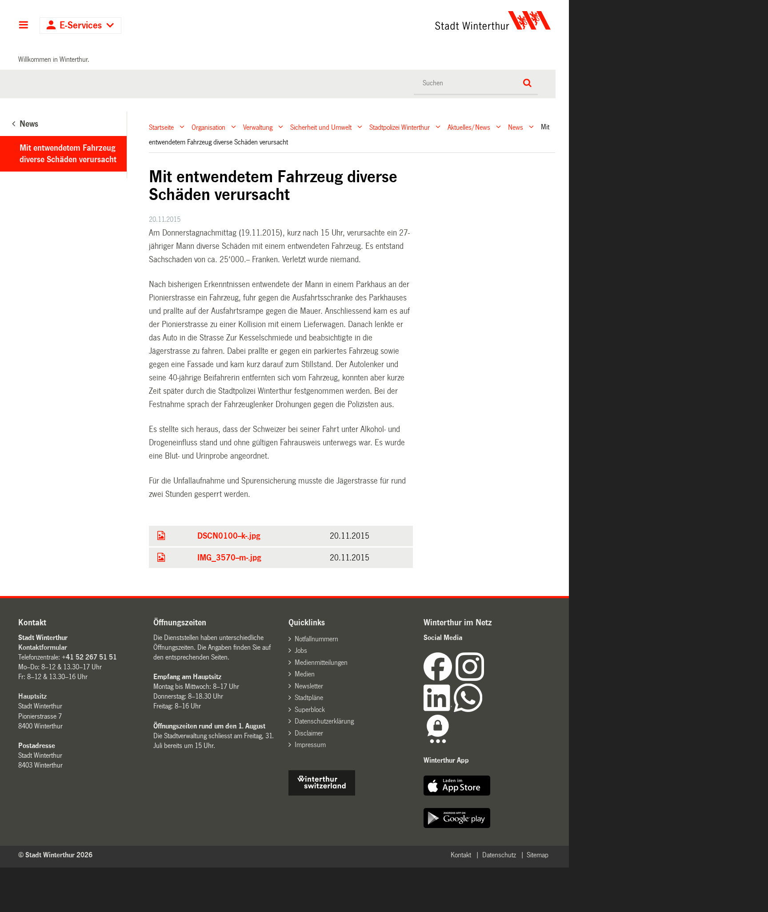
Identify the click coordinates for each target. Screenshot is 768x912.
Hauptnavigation (23, 26)
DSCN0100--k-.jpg (228, 536)
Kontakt (461, 855)
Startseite (161, 127)
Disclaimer (309, 733)
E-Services (80, 25)
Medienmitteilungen (321, 662)
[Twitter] (485, 678)
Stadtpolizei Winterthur (399, 127)
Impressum (310, 744)
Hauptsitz (32, 696)
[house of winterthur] (321, 793)
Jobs (301, 650)
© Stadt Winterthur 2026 (55, 855)
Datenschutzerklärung (324, 721)
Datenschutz (499, 855)
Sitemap (537, 855)
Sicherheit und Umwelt (321, 127)
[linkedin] (439, 709)
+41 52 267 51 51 (89, 657)
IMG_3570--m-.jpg (229, 557)
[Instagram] (470, 678)
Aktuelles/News (469, 127)
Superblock (310, 709)
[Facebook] (440, 678)
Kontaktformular (42, 647)
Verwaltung (257, 127)
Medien (305, 674)
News (515, 127)
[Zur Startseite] (410, 20)
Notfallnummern (316, 639)
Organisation (208, 127)
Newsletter (309, 686)
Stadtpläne (309, 697)
